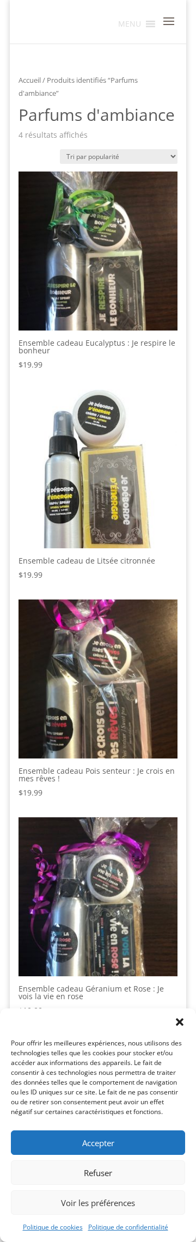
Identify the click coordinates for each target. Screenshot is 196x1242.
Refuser (98, 1172)
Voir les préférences (98, 1202)
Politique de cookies (53, 1227)
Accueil (30, 80)
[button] (179, 1022)
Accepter (98, 1142)
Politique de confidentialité (128, 1227)
